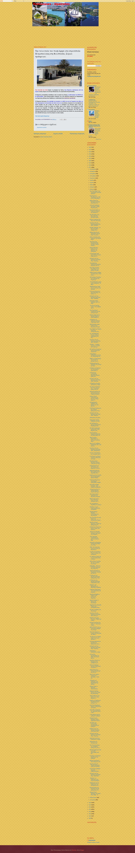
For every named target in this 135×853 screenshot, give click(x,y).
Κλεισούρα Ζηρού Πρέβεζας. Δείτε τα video (95, 302)
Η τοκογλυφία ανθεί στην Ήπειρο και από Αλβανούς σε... (95, 255)
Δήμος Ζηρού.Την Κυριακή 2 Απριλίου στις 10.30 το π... (95, 202)
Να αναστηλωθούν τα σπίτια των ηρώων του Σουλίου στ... (95, 211)
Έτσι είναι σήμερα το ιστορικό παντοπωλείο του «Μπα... (95, 633)
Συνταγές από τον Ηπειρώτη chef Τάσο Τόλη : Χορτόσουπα (95, 449)
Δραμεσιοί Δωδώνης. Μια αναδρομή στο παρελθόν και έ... (95, 471)
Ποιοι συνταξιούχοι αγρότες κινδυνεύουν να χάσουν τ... (95, 666)
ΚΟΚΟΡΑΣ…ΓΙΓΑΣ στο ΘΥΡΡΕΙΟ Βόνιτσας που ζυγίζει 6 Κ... (95, 567)
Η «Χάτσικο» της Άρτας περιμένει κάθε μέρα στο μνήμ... (95, 457)
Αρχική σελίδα (58, 133)
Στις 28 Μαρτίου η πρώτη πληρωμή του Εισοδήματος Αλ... (95, 424)
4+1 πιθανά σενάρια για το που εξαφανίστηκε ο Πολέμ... (95, 558)
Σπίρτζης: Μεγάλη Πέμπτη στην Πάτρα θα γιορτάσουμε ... (95, 692)
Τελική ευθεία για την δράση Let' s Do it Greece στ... (94, 697)
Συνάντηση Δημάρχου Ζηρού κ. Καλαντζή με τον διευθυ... (95, 706)
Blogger (82, 850)
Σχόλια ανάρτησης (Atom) (46, 136)
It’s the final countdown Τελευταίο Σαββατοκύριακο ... (95, 770)
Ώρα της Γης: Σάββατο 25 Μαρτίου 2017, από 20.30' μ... (95, 444)
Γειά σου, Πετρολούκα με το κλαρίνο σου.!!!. (95, 453)
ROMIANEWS (92, 840)
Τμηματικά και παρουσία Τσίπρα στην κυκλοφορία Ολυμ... (95, 606)
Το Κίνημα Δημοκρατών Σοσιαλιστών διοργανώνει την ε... (95, 642)
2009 (90, 818)
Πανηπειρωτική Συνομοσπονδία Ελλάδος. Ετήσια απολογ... (94, 243)
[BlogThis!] (61, 119)
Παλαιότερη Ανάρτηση (77, 133)
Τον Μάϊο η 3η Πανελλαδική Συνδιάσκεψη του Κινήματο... (94, 724)
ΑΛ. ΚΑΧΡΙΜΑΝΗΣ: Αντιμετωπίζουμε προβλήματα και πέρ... (94, 335)
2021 (90, 158)
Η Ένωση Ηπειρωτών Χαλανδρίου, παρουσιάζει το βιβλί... (95, 481)
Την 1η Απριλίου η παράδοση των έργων (95, 504)
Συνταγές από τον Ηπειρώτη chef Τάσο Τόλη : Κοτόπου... (95, 380)
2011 (90, 813)
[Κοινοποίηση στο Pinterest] (65, 119)
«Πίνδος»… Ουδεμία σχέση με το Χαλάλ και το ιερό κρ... (95, 345)
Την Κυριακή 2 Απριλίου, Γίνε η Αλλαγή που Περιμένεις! (95, 278)
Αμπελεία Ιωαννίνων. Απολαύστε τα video (95, 739)
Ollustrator (74, 850)
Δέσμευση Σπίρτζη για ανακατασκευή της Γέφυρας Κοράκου (95, 393)
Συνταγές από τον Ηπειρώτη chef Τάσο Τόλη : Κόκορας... (95, 259)
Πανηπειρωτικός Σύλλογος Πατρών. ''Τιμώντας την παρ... (95, 462)
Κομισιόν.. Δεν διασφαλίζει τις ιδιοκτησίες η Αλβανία (95, 586)
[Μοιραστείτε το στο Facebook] (64, 119)
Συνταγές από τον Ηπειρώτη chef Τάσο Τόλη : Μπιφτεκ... (95, 414)
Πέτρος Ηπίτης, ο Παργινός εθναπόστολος (94, 687)
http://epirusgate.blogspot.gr (42, 116)
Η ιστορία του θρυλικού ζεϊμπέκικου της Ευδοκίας (95, 757)
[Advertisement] (68, 35)
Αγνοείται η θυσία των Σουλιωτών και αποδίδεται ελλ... (95, 661)
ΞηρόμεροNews (92, 85)
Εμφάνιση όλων (98, 139)
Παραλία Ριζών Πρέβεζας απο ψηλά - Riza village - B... (95, 793)
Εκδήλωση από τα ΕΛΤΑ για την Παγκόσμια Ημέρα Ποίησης (95, 476)
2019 (90, 162)
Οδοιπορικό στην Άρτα (95, 417)
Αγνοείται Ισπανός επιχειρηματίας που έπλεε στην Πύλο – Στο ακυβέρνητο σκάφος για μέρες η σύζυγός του (94, 103)
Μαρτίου (92, 189)
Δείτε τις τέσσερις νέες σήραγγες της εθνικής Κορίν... (95, 238)
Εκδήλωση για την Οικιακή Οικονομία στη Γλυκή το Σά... (94, 730)
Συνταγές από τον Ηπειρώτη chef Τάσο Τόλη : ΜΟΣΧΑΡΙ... (95, 774)
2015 (90, 804)
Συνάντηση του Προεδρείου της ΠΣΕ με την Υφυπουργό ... (95, 197)
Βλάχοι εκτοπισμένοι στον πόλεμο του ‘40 (95, 761)
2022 (90, 156)
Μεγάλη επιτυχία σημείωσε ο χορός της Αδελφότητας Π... (95, 523)
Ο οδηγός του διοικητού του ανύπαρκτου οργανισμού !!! (95, 369)
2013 (90, 809)
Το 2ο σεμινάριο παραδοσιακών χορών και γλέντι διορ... (94, 538)
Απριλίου (92, 187)
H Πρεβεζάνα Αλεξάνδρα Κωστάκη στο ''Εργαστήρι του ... (95, 355)
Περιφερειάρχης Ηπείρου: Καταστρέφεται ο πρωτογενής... (94, 513)
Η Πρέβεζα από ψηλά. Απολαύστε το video (95, 384)
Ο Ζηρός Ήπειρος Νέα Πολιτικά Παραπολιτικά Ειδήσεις (94, 126)
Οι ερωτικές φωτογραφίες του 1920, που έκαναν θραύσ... (94, 656)
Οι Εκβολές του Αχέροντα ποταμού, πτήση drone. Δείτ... (95, 321)
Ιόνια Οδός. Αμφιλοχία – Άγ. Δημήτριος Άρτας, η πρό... (95, 711)
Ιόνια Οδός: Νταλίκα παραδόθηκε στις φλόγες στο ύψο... (94, 269)
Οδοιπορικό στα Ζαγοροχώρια (93, 742)
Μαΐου (91, 184)
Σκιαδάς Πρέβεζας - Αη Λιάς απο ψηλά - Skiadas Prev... (95, 229)
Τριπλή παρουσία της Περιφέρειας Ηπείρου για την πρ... (95, 572)
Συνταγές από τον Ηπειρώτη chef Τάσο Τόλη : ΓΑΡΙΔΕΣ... (95, 297)
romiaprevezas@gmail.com (94, 76)
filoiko (90, 121)
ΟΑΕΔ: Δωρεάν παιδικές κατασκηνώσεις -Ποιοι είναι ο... (95, 273)
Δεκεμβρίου (93, 169)
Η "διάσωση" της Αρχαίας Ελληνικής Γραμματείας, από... (95, 576)
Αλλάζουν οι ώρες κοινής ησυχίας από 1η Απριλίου (95, 508)
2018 (90, 165)
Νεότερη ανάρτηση (40, 133)
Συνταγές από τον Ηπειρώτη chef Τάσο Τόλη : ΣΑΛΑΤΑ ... (95, 341)
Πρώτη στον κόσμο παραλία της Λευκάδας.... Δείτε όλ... (94, 676)
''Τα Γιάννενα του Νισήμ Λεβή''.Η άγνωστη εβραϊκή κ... (95, 638)
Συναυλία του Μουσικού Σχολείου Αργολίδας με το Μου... (95, 543)
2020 (90, 160)
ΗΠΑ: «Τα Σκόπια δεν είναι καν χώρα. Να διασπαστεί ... (95, 548)
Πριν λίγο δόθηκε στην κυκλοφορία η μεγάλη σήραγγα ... (95, 192)
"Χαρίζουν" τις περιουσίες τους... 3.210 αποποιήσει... (95, 779)
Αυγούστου (92, 178)
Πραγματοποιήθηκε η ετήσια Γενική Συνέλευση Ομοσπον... (95, 596)
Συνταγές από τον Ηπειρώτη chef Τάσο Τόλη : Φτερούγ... (95, 734)
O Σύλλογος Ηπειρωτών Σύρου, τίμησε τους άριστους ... (95, 528)
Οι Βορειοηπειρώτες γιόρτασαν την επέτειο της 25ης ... (95, 364)
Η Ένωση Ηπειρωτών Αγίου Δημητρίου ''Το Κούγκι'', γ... (95, 292)
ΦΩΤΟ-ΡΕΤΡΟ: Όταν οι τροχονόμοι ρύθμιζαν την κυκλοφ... (95, 628)
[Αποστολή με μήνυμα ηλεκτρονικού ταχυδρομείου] (60, 119)
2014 (90, 807)
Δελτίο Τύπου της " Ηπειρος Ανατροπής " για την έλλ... (95, 671)
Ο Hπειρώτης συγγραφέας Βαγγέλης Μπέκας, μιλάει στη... (95, 374)
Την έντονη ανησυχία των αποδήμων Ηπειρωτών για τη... (95, 746)
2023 (90, 154)
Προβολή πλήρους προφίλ (93, 842)
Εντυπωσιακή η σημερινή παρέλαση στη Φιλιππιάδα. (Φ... (95, 434)
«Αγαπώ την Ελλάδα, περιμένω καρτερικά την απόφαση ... (95, 533)
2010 (90, 816)
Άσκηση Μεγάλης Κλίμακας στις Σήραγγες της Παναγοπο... (94, 249)
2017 (90, 167)
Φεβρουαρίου (93, 797)
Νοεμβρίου (92, 171)
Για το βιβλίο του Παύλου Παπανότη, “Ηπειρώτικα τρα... (95, 330)
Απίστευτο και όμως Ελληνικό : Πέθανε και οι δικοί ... (95, 619)
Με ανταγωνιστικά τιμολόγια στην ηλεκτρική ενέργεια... (95, 495)
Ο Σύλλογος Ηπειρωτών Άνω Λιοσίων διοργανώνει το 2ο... (95, 409)
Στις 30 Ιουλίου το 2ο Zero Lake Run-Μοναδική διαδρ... (94, 216)
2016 (90, 802)
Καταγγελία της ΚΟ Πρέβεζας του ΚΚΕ (95, 420)
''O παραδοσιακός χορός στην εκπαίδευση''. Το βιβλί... (95, 283)
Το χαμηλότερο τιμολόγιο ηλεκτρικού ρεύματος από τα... (95, 264)
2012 (90, 811)
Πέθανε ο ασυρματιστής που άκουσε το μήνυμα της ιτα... (95, 360)
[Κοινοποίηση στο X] (63, 119)
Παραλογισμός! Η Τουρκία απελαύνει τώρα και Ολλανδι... (95, 765)
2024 (90, 151)
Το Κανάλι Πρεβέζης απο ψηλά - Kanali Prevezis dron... (94, 206)
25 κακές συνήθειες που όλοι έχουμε (95, 610)
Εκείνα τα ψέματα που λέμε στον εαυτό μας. (95, 220)
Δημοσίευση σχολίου (41, 127)
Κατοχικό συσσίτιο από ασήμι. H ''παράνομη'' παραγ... (95, 624)
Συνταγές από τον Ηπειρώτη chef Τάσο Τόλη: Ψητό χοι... (95, 614)
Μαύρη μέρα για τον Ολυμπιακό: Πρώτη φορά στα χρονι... (95, 233)
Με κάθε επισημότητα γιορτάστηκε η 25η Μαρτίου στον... (95, 429)
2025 (90, 149)
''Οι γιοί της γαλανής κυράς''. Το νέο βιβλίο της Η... (95, 307)
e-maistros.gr (92, 99)
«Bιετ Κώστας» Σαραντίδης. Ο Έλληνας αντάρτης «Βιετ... (95, 439)
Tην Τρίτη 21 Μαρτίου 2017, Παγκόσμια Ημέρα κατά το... (95, 388)
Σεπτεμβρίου (93, 175)
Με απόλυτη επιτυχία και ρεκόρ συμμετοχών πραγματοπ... (95, 350)
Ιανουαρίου (93, 799)
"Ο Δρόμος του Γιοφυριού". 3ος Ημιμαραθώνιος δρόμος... (94, 682)
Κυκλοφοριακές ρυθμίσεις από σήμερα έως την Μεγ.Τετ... (94, 404)
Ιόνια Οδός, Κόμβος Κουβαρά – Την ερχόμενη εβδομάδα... (95, 486)
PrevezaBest (92, 109)
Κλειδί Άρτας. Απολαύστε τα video (95, 651)
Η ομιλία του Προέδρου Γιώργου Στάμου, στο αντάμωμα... (95, 553)
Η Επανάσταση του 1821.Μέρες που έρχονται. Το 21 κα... (95, 467)
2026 (90, 147)
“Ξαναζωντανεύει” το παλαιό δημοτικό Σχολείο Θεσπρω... (95, 490)
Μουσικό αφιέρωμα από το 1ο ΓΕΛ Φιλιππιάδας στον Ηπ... (95, 751)
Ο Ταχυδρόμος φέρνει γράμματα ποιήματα (95, 715)
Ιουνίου (92, 182)
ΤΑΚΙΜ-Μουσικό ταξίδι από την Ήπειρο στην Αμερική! (95, 288)
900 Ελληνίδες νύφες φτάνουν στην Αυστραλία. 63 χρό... (95, 325)
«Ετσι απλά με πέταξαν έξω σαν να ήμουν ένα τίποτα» (95, 562)
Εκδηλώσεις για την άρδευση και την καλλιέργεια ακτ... (94, 784)
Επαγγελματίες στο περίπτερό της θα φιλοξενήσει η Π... (94, 789)
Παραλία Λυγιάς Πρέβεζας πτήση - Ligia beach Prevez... (95, 719)
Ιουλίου (92, 180)
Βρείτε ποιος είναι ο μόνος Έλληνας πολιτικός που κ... (94, 500)
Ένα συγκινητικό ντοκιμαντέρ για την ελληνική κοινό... (95, 311)
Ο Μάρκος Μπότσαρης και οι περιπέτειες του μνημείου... (95, 591)
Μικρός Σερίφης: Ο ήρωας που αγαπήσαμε (94, 601)
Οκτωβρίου (93, 173)
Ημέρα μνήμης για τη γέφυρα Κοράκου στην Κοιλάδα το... (95, 316)
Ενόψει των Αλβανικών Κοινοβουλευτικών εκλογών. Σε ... (95, 701)
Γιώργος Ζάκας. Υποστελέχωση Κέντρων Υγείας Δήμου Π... (94, 398)
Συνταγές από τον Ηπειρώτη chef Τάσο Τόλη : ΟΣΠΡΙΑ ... (95, 224)
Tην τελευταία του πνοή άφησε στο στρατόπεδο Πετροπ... (95, 519)
